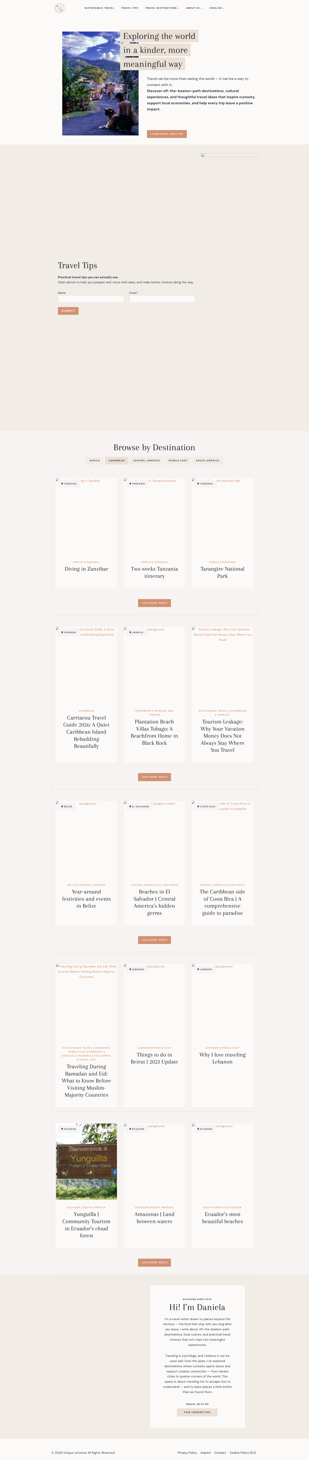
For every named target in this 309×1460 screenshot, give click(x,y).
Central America (92, 885)
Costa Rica (237, 885)
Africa (78, 562)
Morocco (96, 1051)
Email (133, 293)
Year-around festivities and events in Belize (86, 898)
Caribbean (86, 710)
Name (62, 293)
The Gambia (102, 1055)
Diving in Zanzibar (86, 568)
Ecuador (73, 1207)
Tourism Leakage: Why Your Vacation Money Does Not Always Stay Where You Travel (222, 735)
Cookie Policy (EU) (243, 1453)
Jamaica (223, 714)
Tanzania (93, 562)
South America (94, 1207)
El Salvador (168, 885)
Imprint (206, 1453)
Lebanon (101, 1047)
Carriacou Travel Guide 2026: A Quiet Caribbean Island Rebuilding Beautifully (86, 731)
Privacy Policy (187, 1453)
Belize (72, 885)
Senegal (68, 1055)
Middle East (77, 1051)
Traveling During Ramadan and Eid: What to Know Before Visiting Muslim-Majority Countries (86, 1080)
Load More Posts (154, 603)
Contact (220, 1453)
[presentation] (86, 516)
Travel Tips (129, 8)
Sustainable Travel (99, 8)
